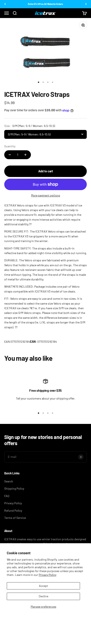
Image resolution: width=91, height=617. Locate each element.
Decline (43, 596)
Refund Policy (13, 510)
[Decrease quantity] (9, 154)
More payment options (45, 195)
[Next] (86, 4)
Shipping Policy (14, 488)
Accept (43, 586)
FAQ (6, 496)
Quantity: (10, 146)
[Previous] (5, 4)
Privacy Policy (47, 575)
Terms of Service (15, 518)
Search (8, 481)
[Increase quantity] (25, 154)
